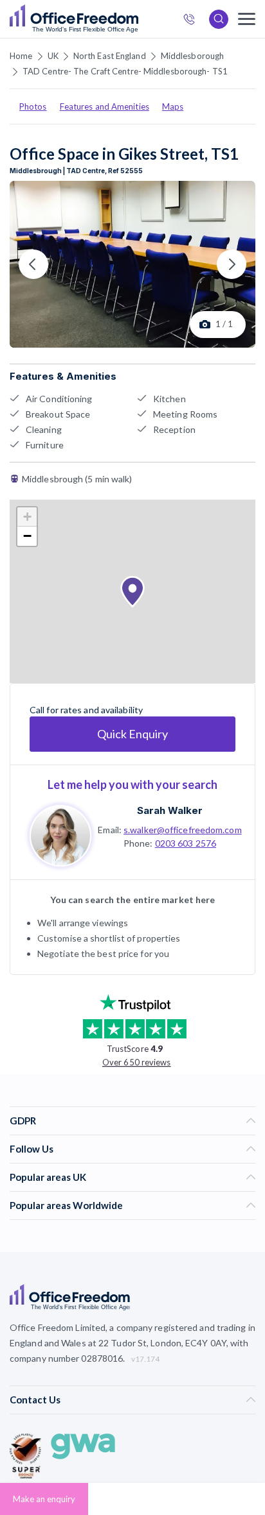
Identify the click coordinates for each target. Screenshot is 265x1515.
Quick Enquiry (132, 734)
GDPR (23, 1120)
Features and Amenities (104, 106)
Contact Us (35, 1399)
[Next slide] (231, 264)
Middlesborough (192, 56)
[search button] (137, 19)
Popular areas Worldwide (66, 1205)
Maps (172, 106)
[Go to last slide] (33, 264)
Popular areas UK (48, 1177)
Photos (33, 106)
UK (53, 56)
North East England (109, 56)
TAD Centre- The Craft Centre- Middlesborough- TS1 (125, 71)
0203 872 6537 (193, 21)
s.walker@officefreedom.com (182, 829)
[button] (132, 592)
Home (21, 56)
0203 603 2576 (185, 843)
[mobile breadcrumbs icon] (246, 19)
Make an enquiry (44, 1499)
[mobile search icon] (218, 19)
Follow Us (31, 1149)
